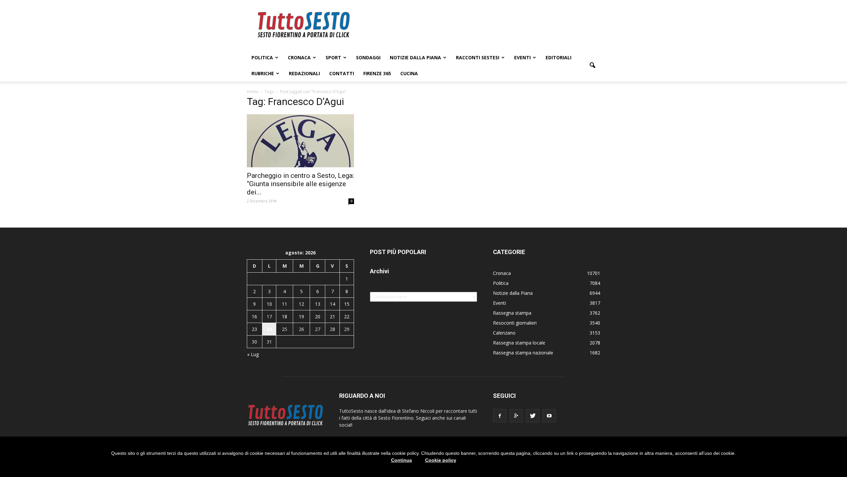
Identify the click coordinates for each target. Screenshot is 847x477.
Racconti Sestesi (477, 57)
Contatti (341, 73)
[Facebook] (499, 415)
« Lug (253, 354)
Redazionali (304, 73)
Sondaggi (368, 57)
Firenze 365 (377, 73)
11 (284, 304)
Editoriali (558, 57)
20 (317, 316)
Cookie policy (440, 460)
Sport (333, 57)
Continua (401, 460)
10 (269, 304)
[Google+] (516, 415)
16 (254, 316)
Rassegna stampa (512, 313)
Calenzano (504, 333)
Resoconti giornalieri (515, 323)
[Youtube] (549, 415)
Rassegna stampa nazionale (523, 352)
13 (317, 304)
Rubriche (262, 73)
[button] (592, 66)
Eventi (522, 57)
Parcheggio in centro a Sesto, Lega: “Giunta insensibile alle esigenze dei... (300, 184)
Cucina (409, 73)
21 (332, 316)
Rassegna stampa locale (519, 343)
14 (332, 304)
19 (301, 316)
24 (269, 329)
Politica (262, 57)
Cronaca (299, 57)
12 (301, 304)
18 (284, 316)
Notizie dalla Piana (415, 57)
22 (346, 316)
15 (346, 304)
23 (254, 329)
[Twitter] (532, 415)
